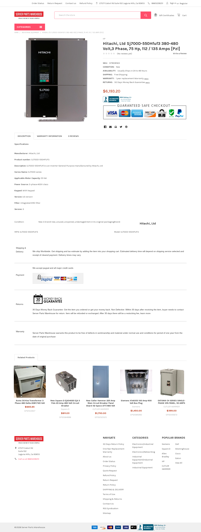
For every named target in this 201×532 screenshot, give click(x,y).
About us (107, 456)
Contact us (70, 3)
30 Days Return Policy (113, 444)
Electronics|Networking (143, 452)
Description (24, 136)
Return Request (54, 3)
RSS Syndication (110, 508)
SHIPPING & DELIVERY (113, 489)
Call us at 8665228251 (28, 459)
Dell (177, 444)
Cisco (178, 453)
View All (178, 463)
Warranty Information (49, 136)
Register (184, 3)
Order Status (38, 3)
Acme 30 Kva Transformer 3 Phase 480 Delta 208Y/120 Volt (30, 401)
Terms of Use (109, 494)
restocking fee (132, 313)
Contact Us (108, 503)
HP (163, 461)
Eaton (178, 458)
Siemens (166, 444)
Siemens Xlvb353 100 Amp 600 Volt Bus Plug (136, 401)
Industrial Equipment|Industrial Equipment (142, 459)
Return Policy (109, 485)
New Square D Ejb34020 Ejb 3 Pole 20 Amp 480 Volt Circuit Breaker (65, 403)
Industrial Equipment (142, 467)
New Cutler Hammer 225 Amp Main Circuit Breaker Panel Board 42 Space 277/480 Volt (100, 403)
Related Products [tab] (26, 357)
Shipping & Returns (112, 499)
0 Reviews (73, 136)
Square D (166, 449)
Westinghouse (182, 449)
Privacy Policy (109, 466)
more (148, 313)
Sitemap (107, 513)
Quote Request (110, 470)
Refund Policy (85, 3)
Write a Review (180, 53)
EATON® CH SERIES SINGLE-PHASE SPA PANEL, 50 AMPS (171, 401)
